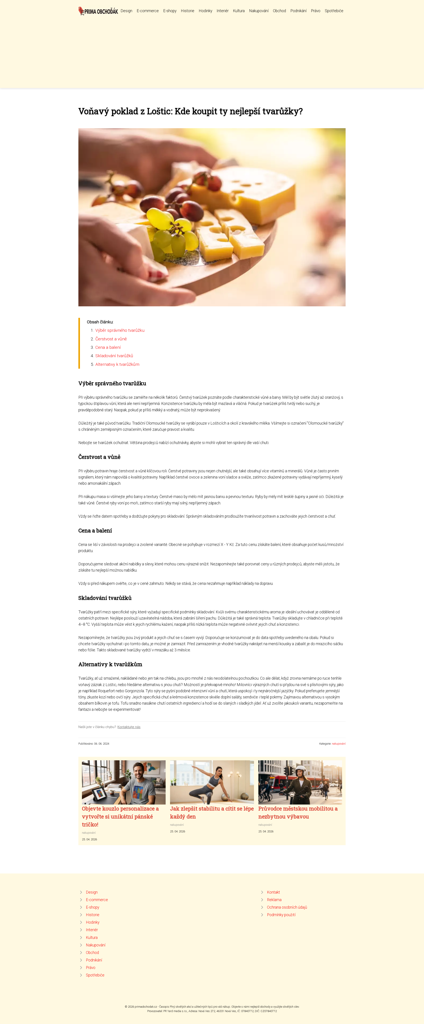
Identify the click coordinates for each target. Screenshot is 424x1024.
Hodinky (205, 11)
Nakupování (259, 11)
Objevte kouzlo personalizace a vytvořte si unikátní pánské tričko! (120, 816)
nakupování (339, 743)
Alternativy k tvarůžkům (117, 364)
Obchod (279, 11)
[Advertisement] (212, 49)
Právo (315, 11)
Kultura (239, 11)
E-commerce (148, 11)
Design (126, 11)
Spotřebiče (334, 11)
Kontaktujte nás (128, 727)
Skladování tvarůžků (114, 355)
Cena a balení (108, 347)
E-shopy (169, 11)
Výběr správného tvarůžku (119, 330)
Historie (187, 11)
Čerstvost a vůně (111, 338)
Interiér (223, 11)
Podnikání (298, 11)
